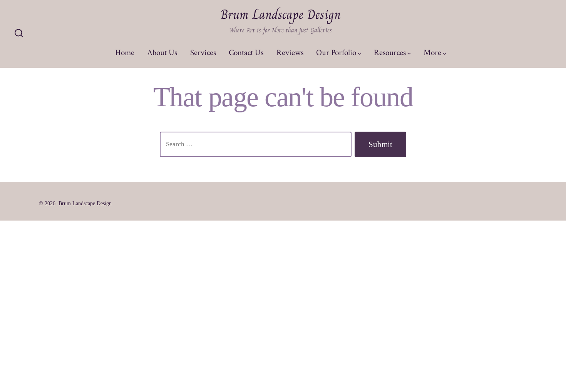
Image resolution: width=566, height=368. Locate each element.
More (432, 52)
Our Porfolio (336, 52)
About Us (162, 52)
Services (203, 52)
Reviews (289, 52)
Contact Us (246, 52)
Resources (390, 52)
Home (124, 52)
